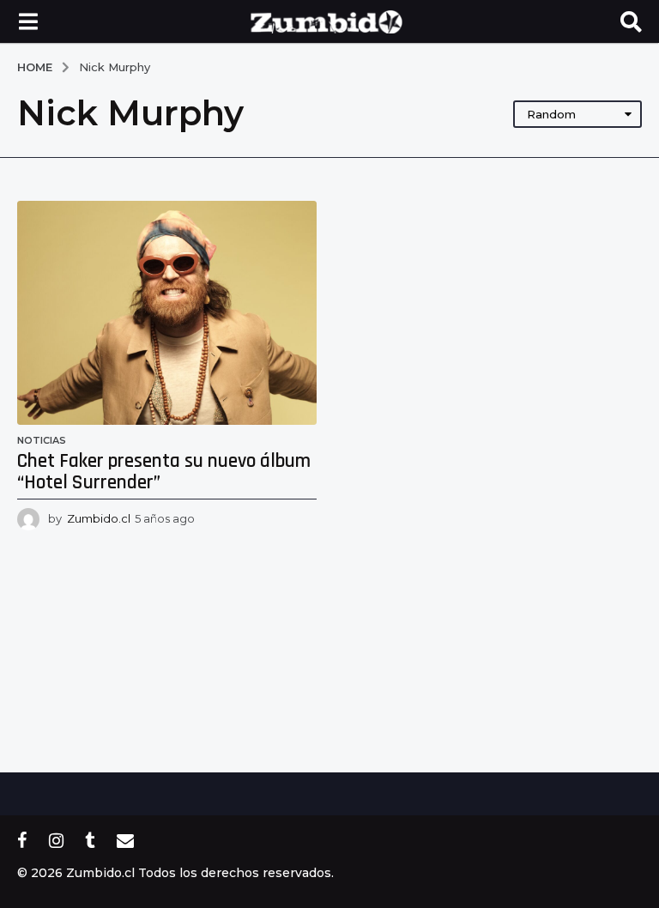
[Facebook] (22, 840)
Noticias (41, 440)
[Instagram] (56, 840)
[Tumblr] (90, 840)
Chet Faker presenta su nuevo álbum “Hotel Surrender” (164, 472)
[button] (28, 21)
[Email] (125, 840)
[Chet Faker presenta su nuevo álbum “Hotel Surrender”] (167, 313)
